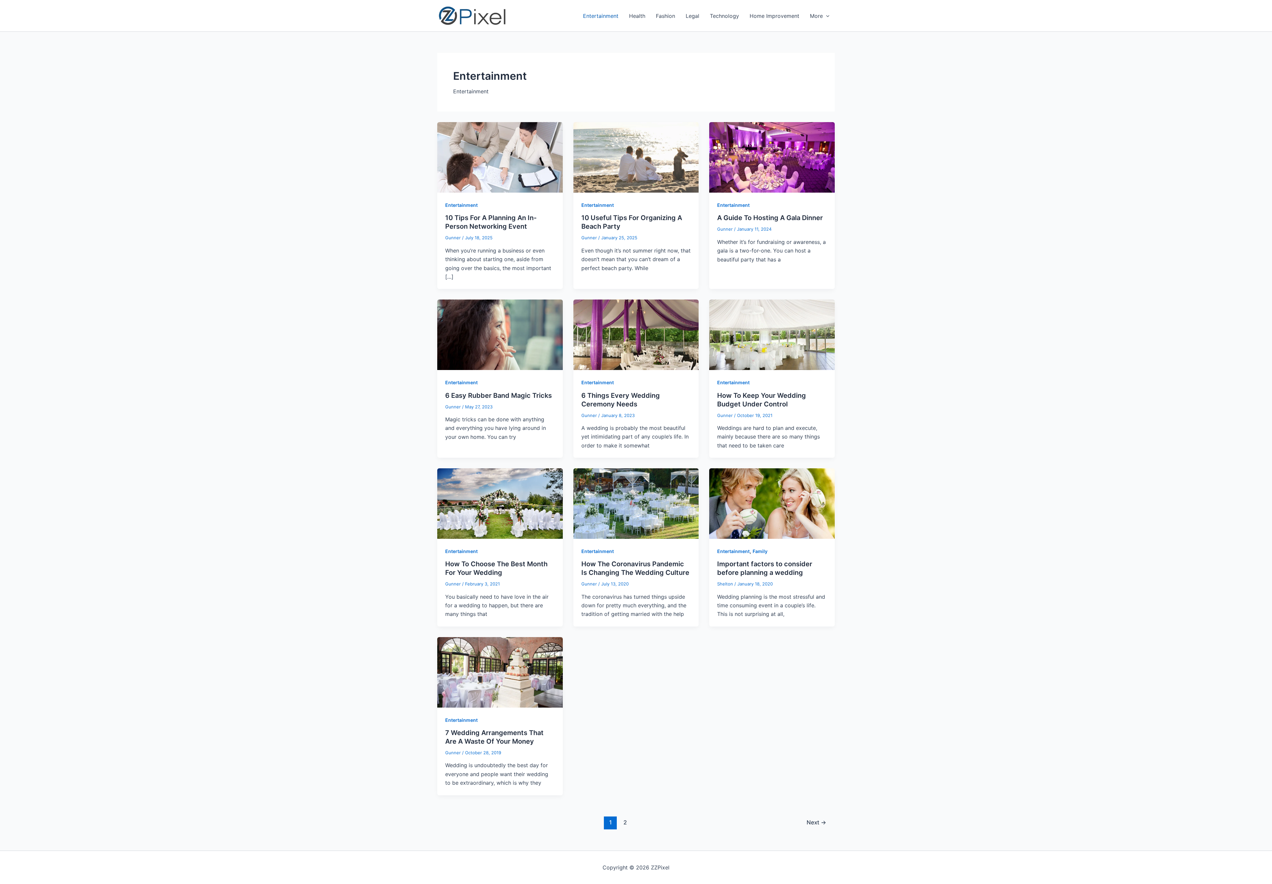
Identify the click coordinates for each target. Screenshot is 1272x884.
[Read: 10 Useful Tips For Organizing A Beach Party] (636, 157)
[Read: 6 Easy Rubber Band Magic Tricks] (500, 334)
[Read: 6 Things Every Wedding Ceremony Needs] (636, 334)
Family (760, 551)
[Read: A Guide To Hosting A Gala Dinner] (772, 157)
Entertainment (600, 16)
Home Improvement (774, 16)
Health (637, 16)
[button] (826, 16)
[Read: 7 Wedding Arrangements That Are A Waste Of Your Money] (500, 672)
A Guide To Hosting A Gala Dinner (770, 218)
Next (816, 822)
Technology (724, 16)
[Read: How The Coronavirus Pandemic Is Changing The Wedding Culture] (636, 503)
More (816, 16)
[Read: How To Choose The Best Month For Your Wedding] (500, 503)
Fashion (665, 16)
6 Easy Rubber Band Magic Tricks (498, 395)
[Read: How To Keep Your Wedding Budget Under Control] (772, 334)
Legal (692, 16)
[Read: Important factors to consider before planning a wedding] (772, 503)
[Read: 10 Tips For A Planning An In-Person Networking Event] (500, 157)
